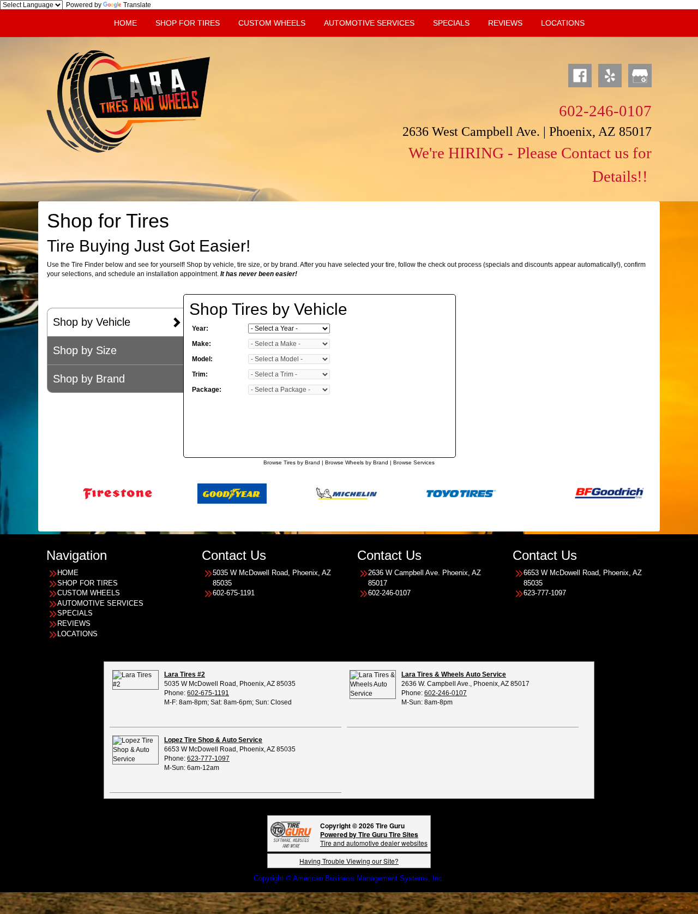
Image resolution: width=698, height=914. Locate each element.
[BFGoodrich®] (576, 493)
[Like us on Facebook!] (580, 74)
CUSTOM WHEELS (271, 23)
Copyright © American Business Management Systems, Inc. (349, 878)
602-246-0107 (445, 693)
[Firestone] (84, 493)
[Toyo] (428, 493)
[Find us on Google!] (640, 74)
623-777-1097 (208, 758)
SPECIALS (451, 23)
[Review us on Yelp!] (610, 74)
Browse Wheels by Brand (356, 462)
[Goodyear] (199, 493)
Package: (206, 389)
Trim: (200, 374)
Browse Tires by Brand (291, 462)
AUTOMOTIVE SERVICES (369, 23)
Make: (201, 344)
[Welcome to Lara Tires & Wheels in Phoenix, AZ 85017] (128, 101)
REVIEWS (505, 23)
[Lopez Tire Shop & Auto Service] (135, 750)
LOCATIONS (77, 634)
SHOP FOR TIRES (187, 23)
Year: (200, 328)
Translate (137, 5)
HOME (125, 23)
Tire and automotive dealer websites (374, 838)
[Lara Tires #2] (135, 679)
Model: (202, 359)
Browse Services (414, 462)
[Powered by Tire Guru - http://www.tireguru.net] (290, 833)
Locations (563, 23)
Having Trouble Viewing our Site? (349, 860)
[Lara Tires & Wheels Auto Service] (373, 684)
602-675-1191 (208, 693)
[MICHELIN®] (313, 493)
